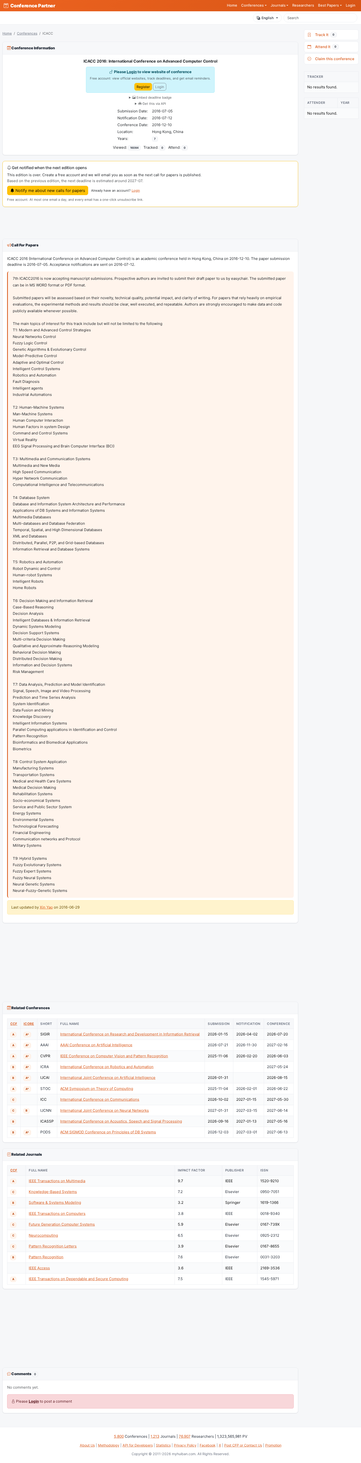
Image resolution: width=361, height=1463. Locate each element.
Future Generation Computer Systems (62, 1224)
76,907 (185, 1436)
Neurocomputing (43, 1235)
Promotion (273, 1445)
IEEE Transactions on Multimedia (57, 1181)
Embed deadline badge (154, 97)
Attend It (324, 46)
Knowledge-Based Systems (53, 1191)
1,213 (155, 1436)
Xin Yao (46, 907)
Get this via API (153, 104)
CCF (13, 1024)
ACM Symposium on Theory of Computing (96, 1088)
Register (143, 87)
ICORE (29, 1024)
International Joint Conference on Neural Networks (104, 1110)
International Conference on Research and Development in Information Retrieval (130, 1034)
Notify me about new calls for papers (49, 190)
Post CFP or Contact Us (243, 1445)
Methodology (108, 1445)
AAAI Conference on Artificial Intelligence (96, 1045)
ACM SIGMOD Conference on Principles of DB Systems (108, 1132)
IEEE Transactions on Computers (57, 1213)
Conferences (27, 33)
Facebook (208, 1445)
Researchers (303, 5)
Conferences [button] (252, 5)
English (268, 18)
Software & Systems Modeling (55, 1202)
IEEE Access (39, 1268)
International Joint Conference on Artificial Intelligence (107, 1077)
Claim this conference (333, 58)
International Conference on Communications (99, 1099)
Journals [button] (278, 5)
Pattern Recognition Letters (53, 1246)
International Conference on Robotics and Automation (106, 1066)
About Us (87, 1445)
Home (232, 5)
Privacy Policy (185, 1445)
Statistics (163, 1445)
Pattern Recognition (46, 1257)
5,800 (119, 1436)
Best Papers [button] (328, 5)
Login (350, 5)
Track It (323, 34)
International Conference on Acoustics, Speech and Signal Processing (121, 1121)
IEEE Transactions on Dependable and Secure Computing (78, 1278)
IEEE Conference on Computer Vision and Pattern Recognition (114, 1056)
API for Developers (138, 1445)
